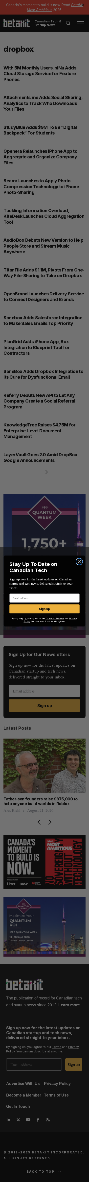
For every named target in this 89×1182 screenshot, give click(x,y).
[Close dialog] (79, 561)
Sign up (44, 609)
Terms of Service (54, 618)
